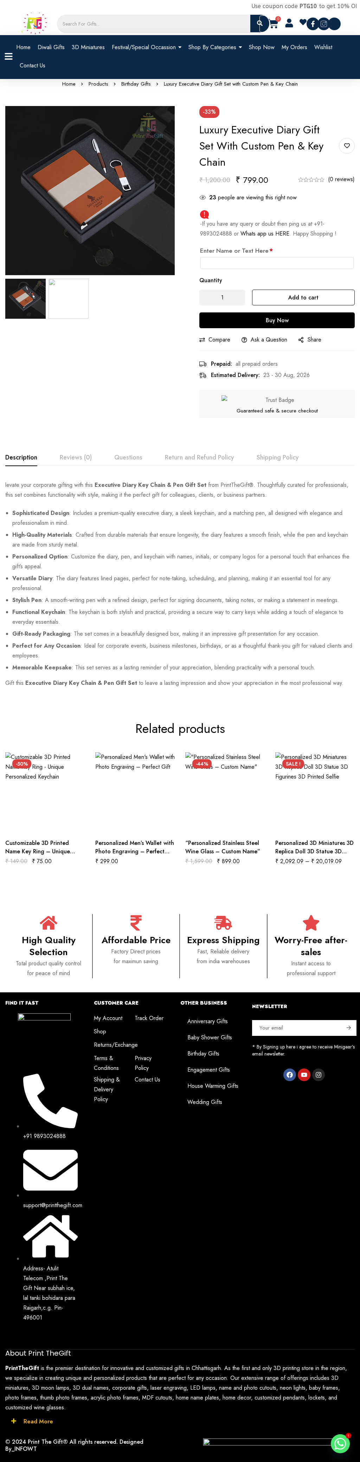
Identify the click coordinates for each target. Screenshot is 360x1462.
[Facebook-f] (313, 24)
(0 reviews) (341, 179)
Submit (348, 1028)
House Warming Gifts (212, 1086)
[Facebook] (289, 1075)
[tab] (21, 457)
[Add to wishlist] (347, 146)
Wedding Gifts (204, 1102)
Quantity (210, 280)
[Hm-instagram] (323, 24)
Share (314, 340)
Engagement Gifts (208, 1070)
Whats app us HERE (264, 234)
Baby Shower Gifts (209, 1037)
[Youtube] (304, 1075)
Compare (219, 340)
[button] (306, 23)
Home (69, 84)
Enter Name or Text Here (236, 250)
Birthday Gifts (136, 84)
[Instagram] (318, 1075)
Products (98, 84)
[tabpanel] (180, 584)
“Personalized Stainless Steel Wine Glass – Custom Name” (222, 847)
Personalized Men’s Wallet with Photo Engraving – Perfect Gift (134, 851)
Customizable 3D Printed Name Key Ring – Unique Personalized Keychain (37, 851)
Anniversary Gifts (207, 1021)
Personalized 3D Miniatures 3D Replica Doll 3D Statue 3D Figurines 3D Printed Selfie (314, 851)
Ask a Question (269, 340)
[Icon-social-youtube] (334, 24)
